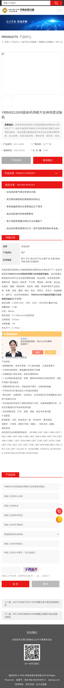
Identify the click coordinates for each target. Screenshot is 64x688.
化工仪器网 (41, 684)
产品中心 (15, 42)
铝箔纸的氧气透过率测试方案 (21, 192)
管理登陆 (19, 684)
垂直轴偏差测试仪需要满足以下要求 (24, 206)
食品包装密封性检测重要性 (20, 213)
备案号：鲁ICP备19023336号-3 (31, 680)
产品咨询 (16, 160)
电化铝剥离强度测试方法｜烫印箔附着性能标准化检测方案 (34, 228)
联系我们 (48, 160)
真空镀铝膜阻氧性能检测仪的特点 (23, 199)
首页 (7, 42)
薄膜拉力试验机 (46, 42)
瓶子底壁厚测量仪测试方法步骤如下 (24, 221)
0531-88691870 (59, 511)
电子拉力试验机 (29, 42)
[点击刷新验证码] (31, 569)
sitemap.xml (53, 680)
